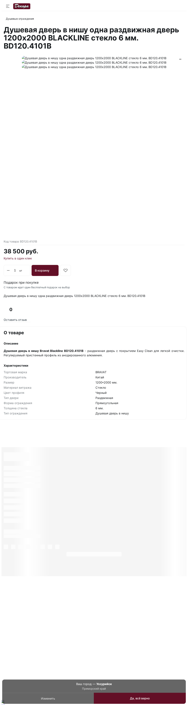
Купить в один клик (18, 258)
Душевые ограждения (20, 18)
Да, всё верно (140, 698)
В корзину (42, 270)
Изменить (48, 698)
